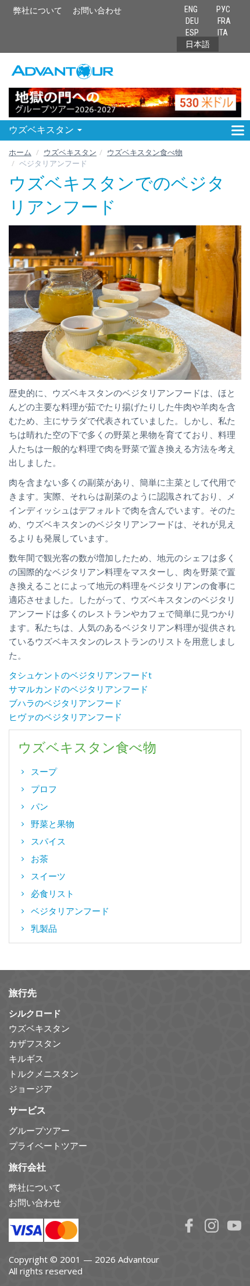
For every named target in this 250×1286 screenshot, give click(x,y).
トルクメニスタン (43, 1073)
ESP (192, 32)
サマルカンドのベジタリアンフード (78, 689)
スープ (44, 771)
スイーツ (48, 876)
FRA (224, 21)
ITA (222, 32)
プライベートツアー (48, 1145)
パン (39, 806)
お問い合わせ (97, 10)
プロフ (44, 789)
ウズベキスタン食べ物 (145, 152)
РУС (223, 9)
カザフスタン (35, 1043)
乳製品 (44, 928)
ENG (191, 9)
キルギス (26, 1058)
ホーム (20, 152)
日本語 (197, 44)
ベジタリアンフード (70, 911)
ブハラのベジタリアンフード (65, 703)
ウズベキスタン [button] (42, 129)
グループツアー (39, 1130)
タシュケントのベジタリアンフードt (80, 675)
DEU (192, 21)
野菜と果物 (52, 823)
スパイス (48, 841)
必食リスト (52, 893)
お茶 (39, 858)
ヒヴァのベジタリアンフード (65, 717)
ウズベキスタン (70, 152)
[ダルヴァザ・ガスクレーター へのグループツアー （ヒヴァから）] (125, 86)
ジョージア (30, 1088)
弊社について (37, 10)
